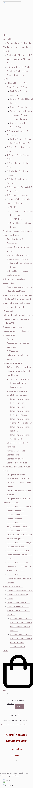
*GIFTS (13, 207)
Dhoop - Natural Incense (21, 107)
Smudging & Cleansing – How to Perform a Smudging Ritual (21, 403)
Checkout (19, 707)
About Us (7, 39)
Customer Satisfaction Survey (20, 591)
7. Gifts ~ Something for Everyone (18, 315)
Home (6, 35)
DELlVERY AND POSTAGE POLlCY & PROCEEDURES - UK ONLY (18, 611)
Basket (10, 707)
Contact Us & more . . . (13, 587)
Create (17, 776)
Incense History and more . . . (19, 379)
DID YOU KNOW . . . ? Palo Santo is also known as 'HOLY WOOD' (19, 555)
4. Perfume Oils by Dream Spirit (17, 299)
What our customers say (17, 595)
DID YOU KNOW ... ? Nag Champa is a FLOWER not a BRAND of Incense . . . (19, 567)
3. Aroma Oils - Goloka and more (17, 295)
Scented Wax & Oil (15, 459)
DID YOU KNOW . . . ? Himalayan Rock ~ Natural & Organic (19, 579)
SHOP (5, 79)
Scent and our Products (17, 463)
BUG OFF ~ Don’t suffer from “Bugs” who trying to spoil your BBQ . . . (19, 371)
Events (10, 599)
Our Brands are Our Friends (19, 43)
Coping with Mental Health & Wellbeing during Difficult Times (19, 59)
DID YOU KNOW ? (11, 503)
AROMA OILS (16, 219)
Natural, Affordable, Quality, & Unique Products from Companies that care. (19, 71)
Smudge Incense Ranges (21, 111)
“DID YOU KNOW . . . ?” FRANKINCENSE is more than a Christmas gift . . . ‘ (19, 535)
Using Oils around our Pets (18, 499)
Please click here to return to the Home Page (14, 725)
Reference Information (13, 363)
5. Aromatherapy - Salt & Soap (16, 303)
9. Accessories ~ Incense (17, 195)
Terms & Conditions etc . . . (18, 603)
